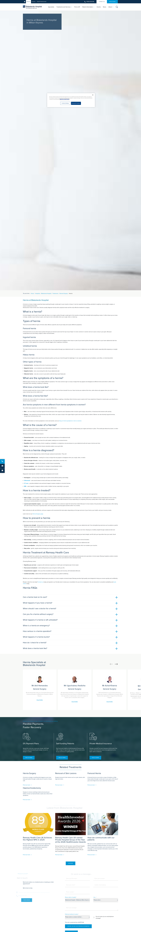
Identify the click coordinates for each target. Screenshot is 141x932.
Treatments (55, 293)
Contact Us (102, 1)
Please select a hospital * (71, 897)
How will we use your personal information (78, 926)
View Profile (40, 700)
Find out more (28, 757)
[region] (71, 100)
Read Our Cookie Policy (64, 99)
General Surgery (63, 293)
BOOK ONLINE (112, 1)
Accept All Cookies (76, 103)
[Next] (116, 664)
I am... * (95, 897)
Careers (33, 1)
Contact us (40, 582)
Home (32, 293)
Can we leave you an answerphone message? (105, 917)
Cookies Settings (65, 103)
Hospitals (37, 293)
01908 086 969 (90, 1)
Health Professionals (41, 1)
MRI (25, 486)
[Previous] (111, 664)
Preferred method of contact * (72, 914)
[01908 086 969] (2, 461)
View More (70, 863)
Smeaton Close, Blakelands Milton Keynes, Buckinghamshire (40, 892)
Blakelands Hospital (46, 293)
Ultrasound (27, 480)
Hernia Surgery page (38, 514)
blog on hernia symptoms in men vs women (70, 421)
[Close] (92, 95)
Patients (28, 1)
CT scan (26, 483)
